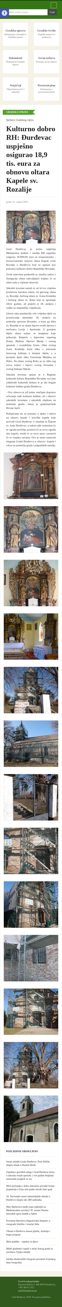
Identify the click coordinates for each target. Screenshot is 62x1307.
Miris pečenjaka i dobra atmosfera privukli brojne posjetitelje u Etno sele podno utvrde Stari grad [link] (30, 1188)
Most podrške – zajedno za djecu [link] (22, 1241)
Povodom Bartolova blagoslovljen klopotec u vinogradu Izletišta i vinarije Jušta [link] (28, 1222)
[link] (4, 13)
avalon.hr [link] (31, 1300)
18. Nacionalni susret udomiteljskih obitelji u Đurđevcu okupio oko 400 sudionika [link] (28, 1198)
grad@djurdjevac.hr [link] (27, 1290)
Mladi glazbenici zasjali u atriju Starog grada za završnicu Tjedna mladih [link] (29, 1250)
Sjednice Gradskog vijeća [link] (20, 120)
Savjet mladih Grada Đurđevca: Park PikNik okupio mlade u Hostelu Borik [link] (28, 1163)
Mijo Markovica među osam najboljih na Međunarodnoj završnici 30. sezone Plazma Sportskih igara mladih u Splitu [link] (27, 1210)
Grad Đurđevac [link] (22, 5)
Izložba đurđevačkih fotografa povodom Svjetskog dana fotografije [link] (30, 1261)
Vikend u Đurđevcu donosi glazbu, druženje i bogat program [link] (28, 1233)
